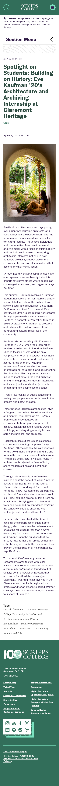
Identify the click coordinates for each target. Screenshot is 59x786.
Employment (9, 704)
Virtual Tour (9, 687)
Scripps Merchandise (41, 682)
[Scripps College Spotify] (20, 729)
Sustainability (40, 628)
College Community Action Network (23, 614)
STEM (6, 123)
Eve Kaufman (10, 623)
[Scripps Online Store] (26, 729)
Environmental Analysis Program (21, 618)
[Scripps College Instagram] (7, 723)
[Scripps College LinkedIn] (7, 729)
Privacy (7, 761)
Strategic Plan (10, 699)
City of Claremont (13, 609)
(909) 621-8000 (10, 675)
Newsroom (24, 628)
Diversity (7, 691)
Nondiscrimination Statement (20, 758)
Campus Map (9, 682)
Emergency (36, 687)
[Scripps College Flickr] (14, 729)
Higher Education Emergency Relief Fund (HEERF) (42, 702)
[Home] (4, 18)
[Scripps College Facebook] (20, 723)
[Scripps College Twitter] (26, 723)
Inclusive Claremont (32, 623)
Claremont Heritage (37, 609)
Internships (9, 628)
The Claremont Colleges (15, 751)
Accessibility (27, 755)
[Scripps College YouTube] (14, 723)
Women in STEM (13, 633)
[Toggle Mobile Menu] (53, 7)
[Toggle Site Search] (6, 7)
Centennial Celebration (14, 695)
